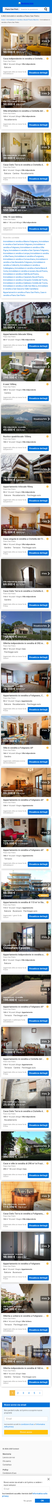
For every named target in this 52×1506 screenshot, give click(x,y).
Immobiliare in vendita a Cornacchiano (19, 259)
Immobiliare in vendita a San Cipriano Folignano (28, 250)
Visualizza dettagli (38, 72)
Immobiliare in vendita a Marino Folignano (20, 241)
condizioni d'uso (27, 1424)
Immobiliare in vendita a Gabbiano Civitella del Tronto (25, 283)
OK (42, 1501)
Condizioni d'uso (9, 1473)
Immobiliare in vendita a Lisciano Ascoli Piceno (28, 271)
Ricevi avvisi (26, 1432)
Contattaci (7, 1465)
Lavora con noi (9, 1457)
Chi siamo (7, 1461)
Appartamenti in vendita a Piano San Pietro (21, 292)
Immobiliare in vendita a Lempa (16, 253)
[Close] (48, 1479)
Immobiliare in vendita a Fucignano (29, 256)
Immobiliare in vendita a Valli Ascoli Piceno (21, 274)
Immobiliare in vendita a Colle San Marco (20, 286)
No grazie (28, 1501)
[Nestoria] (26, 3)
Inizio (3, 20)
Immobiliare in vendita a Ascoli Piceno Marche (23, 20)
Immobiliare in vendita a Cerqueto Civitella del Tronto (25, 280)
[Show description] (47, 58)
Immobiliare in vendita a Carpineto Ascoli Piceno (23, 277)
